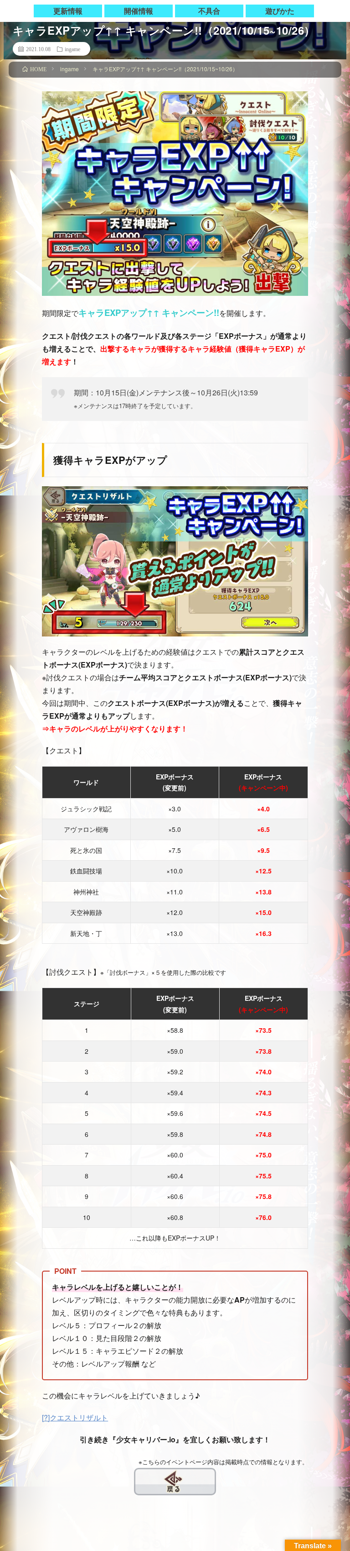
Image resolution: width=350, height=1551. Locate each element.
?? (139, 1475)
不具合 (209, 10)
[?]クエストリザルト (75, 1417)
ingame (72, 49)
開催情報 (138, 10)
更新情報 (67, 10)
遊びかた (279, 10)
